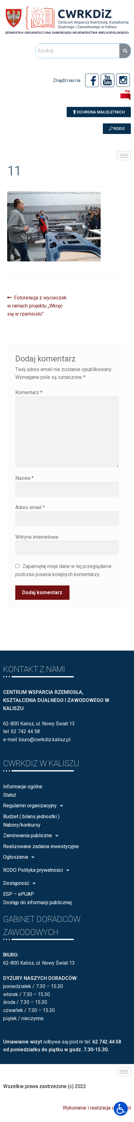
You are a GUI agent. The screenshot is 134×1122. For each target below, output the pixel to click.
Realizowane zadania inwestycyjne (41, 846)
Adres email (30, 507)
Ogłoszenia (15, 857)
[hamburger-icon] (124, 155)
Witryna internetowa (36, 537)
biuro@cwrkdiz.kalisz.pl (44, 739)
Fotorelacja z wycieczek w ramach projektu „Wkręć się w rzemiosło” (37, 305)
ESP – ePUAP (18, 894)
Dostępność (16, 883)
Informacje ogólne (22, 787)
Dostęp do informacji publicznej (37, 902)
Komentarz (28, 392)
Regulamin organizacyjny (30, 806)
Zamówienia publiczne (27, 835)
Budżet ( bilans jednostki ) (31, 816)
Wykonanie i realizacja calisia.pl (97, 1108)
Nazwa (24, 478)
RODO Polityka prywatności (33, 870)
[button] (99, 112)
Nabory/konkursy (22, 825)
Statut (9, 795)
